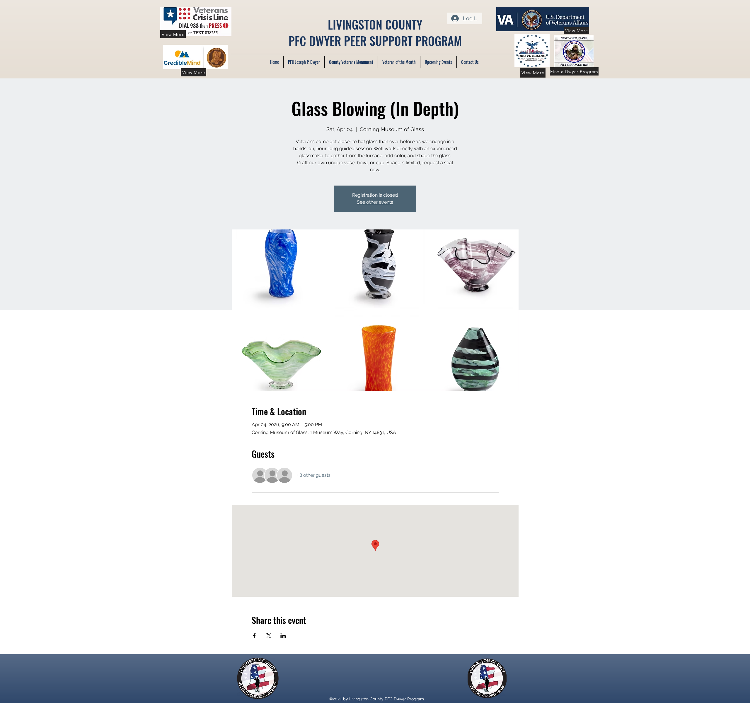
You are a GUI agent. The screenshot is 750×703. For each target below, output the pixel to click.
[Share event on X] (269, 635)
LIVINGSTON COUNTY (375, 24)
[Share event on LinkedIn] (283, 635)
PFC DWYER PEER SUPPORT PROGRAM (375, 40)
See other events (375, 202)
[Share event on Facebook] (254, 635)
